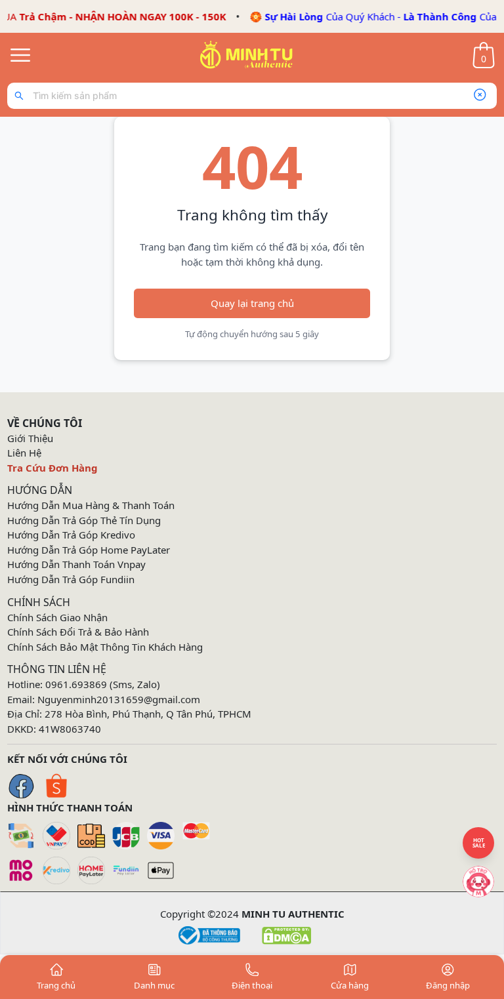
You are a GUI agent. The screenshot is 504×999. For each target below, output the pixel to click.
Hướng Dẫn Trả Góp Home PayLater (88, 549)
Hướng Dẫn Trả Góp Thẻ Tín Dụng (84, 520)
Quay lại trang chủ (252, 303)
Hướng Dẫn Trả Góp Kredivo (71, 534)
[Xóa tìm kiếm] (479, 95)
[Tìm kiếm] (22, 95)
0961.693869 (76, 684)
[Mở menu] (20, 55)
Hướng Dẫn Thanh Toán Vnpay (76, 564)
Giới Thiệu (30, 438)
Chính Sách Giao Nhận (57, 617)
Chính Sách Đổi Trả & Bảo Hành (78, 631)
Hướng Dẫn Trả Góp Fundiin (71, 579)
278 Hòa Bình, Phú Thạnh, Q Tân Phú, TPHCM (148, 713)
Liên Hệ (24, 452)
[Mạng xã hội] (478, 881)
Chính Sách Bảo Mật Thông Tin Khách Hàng (105, 646)
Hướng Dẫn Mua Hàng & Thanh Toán (91, 505)
